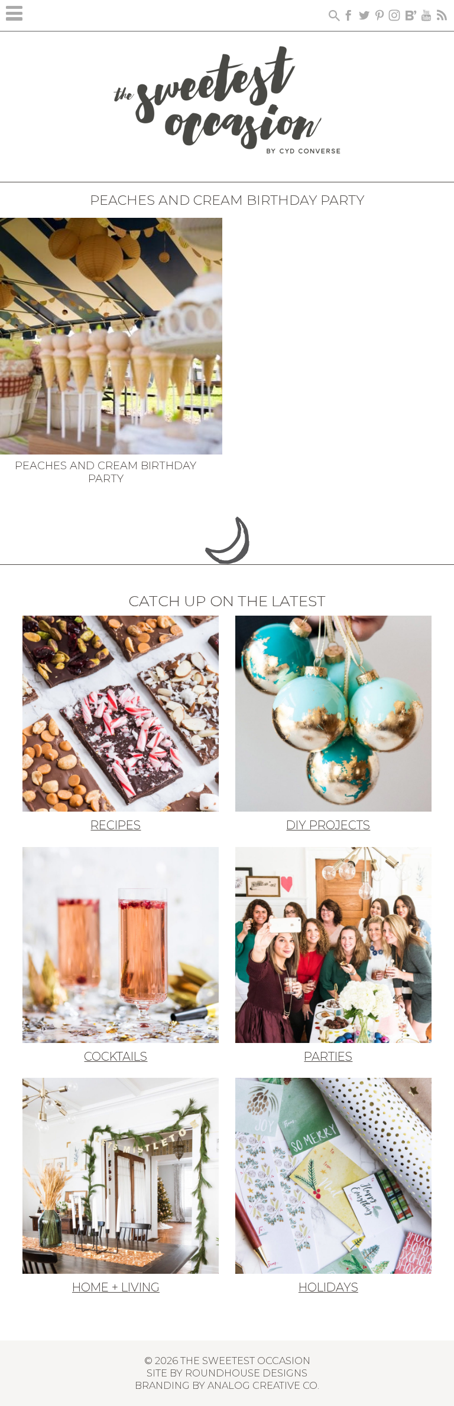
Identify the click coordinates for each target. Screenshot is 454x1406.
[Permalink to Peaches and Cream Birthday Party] (111, 335)
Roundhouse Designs (246, 1373)
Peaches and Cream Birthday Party (105, 472)
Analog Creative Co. (263, 1385)
